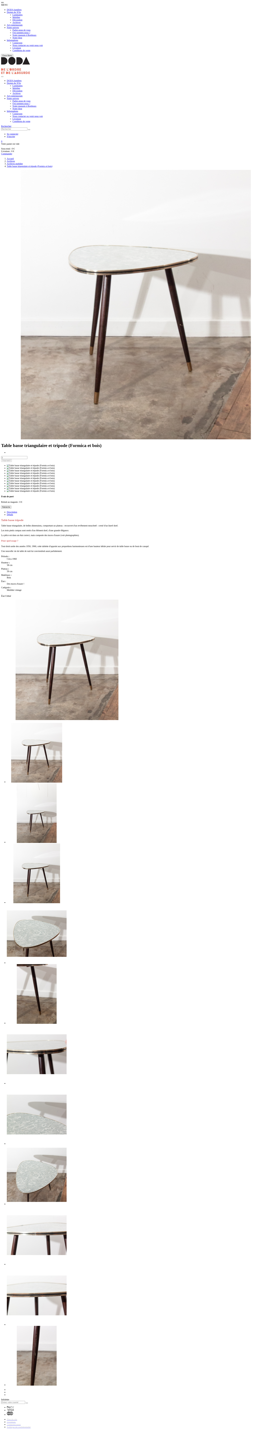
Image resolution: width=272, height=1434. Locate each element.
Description (12, 512)
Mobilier (16, 17)
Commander (6, 154)
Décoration (17, 20)
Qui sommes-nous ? (21, 32)
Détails (10, 514)
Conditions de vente (21, 50)
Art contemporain (15, 25)
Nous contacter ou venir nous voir (27, 45)
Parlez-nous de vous (21, 30)
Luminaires (17, 15)
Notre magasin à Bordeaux (24, 35)
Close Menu (7, 55)
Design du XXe (14, 12)
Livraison (16, 48)
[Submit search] (29, 129)
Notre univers (13, 27)
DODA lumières (14, 9)
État (3, 596)
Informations (12, 40)
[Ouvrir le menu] (2, 76)
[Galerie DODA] (15, 73)
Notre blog (17, 38)
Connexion (17, 43)
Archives (16, 22)
